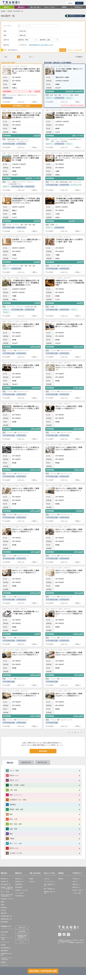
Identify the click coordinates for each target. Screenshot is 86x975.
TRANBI (3, 11)
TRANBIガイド (76, 878)
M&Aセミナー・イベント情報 (7, 938)
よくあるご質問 (76, 893)
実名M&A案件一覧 (5, 884)
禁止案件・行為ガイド (78, 890)
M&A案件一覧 (8, 16)
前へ (6, 57)
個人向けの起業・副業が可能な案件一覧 (7, 895)
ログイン (79, 3)
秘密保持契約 (4, 950)
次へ (30, 57)
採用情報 (3, 962)
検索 (63, 50)
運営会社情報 (4, 932)
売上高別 (3, 910)
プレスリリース (5, 942)
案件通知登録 (4, 921)
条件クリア (71, 50)
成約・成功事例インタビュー (50, 885)
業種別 (2, 901)
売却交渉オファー (20, 881)
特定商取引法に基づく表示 (7, 954)
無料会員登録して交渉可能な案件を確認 (43, 971)
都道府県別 (4, 907)
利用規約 (3, 945)
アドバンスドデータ (49, 881)
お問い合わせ (21, 927)
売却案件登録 (18, 884)
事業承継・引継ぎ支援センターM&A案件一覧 (7, 888)
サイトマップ (4, 965)
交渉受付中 (23, 45)
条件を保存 (78, 50)
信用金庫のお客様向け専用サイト (22, 936)
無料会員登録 (43, 751)
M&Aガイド (75, 881)
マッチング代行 (19, 893)
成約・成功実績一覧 (49, 889)
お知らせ (3, 934)
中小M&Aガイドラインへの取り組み (7, 958)
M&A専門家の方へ (20, 896)
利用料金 (60, 878)
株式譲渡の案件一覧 (6, 916)
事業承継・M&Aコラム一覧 (50, 892)
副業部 (31, 878)
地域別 (2, 904)
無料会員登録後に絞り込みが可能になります (41, 45)
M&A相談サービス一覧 (7, 899)
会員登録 (70, 3)
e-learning (46, 878)
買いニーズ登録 (5, 891)
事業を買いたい (5, 878)
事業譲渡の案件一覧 (6, 919)
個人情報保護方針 (5, 947)
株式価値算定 (18, 887)
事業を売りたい (19, 878)
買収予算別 (4, 913)
